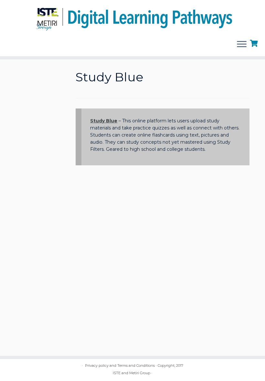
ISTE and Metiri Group (131, 373)
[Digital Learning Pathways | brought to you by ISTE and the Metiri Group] (132, 17)
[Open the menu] (242, 44)
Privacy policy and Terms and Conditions (120, 365)
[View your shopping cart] (254, 42)
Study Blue (103, 121)
